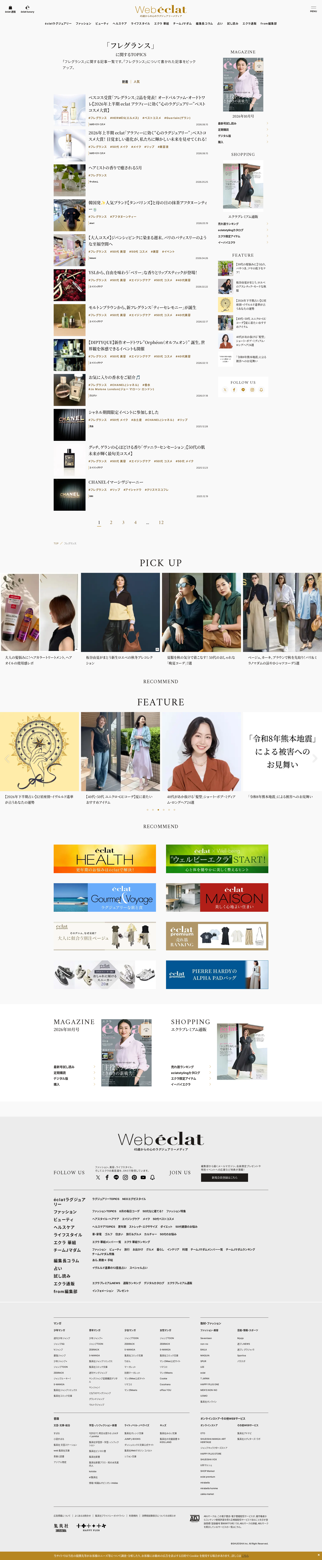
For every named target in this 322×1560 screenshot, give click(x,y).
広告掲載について (62, 1515)
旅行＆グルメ (133, 1234)
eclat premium (207, 1476)
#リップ (149, 146)
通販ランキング (132, 1283)
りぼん (127, 1361)
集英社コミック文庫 (63, 1395)
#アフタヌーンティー (123, 216)
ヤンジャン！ (94, 1387)
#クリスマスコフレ (157, 489)
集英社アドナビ (244, 1433)
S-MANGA (59, 1384)
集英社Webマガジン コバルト (138, 1450)
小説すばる (59, 1439)
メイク (146, 1219)
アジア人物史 (60, 1462)
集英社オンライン (208, 1401)
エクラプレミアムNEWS (106, 1283)
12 (161, 522)
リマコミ (128, 1384)
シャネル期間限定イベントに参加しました (124, 412)
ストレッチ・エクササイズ (143, 1226)
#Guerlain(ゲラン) (177, 118)
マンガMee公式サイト (134, 1378)
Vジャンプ (58, 1349)
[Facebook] (234, 389)
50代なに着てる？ (153, 1211)
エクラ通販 (250, 23)
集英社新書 (94, 1456)
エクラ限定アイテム (229, 236)
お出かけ (138, 1249)
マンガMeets (130, 1390)
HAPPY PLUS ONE (209, 1384)
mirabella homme (209, 1488)
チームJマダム (182, 23)
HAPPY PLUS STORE (210, 1453)
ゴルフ (108, 1234)
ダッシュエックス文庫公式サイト (139, 1444)
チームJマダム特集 (103, 1254)
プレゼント (123, 1290)
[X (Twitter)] (225, 389)
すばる (57, 1433)
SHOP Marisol (207, 1471)
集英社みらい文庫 (168, 1433)
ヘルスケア (120, 23)
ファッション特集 (176, 1211)
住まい (119, 1234)
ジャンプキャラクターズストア (213, 1447)
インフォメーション (103, 1290)
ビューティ (102, 23)
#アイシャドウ (133, 489)
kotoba (92, 1471)
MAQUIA (204, 1355)
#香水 (146, 385)
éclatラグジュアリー (58, 23)
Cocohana (165, 1384)
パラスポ (241, 1361)
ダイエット (166, 1226)
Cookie (163, 1378)
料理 (185, 1249)
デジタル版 (224, 136)
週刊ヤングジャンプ (98, 1372)
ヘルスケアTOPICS (103, 1226)
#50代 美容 (118, 251)
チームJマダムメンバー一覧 (207, 1249)
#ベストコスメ (152, 118)
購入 (220, 142)
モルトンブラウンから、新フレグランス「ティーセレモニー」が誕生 (142, 307)
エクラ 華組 (161, 23)
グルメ (150, 1249)
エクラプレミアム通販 (179, 1283)
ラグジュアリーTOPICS (105, 1199)
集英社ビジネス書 (97, 1451)
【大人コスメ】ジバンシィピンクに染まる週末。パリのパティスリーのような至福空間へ (147, 240)
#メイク (136, 146)
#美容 (155, 251)
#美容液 (163, 146)
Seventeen (206, 1338)
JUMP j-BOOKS (132, 1439)
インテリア (173, 1249)
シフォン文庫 (130, 1456)
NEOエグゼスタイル (134, 1199)
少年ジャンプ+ (60, 1361)
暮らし (160, 1249)
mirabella (205, 1482)
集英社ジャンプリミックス (65, 1390)
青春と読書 (59, 1456)
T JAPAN (204, 1378)
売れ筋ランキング (228, 224)
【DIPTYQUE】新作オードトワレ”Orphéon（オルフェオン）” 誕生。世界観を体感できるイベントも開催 (147, 345)
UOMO (203, 1395)
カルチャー (150, 1234)
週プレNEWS (243, 1344)
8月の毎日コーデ (129, 1211)
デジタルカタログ (154, 1283)
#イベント (168, 251)
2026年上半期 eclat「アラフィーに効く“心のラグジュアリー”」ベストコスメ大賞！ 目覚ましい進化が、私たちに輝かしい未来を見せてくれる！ (148, 136)
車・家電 (97, 1234)
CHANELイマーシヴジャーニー (116, 482)
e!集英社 (93, 1477)
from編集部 (269, 23)
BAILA (203, 1349)
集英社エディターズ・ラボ (248, 1439)
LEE (202, 1367)
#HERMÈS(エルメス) (124, 118)
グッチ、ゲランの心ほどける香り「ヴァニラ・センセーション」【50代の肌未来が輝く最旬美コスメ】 (147, 450)
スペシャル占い (139, 1267)
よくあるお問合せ (83, 1515)
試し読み (232, 23)
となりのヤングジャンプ (100, 1393)
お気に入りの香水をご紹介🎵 (115, 377)
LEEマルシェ (206, 1465)
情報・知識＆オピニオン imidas (103, 1483)
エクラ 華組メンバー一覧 (106, 1242)
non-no (204, 1344)
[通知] (261, 389)
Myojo (240, 1338)
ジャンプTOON (61, 1367)
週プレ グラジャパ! (245, 1349)
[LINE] (243, 389)
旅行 (127, 1249)
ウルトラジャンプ (96, 1404)
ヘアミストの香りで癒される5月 (115, 167)
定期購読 (223, 129)
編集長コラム (204, 23)
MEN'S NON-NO (208, 1390)
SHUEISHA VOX (208, 1459)
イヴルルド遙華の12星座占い (109, 1267)
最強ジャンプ (60, 1355)
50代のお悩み (168, 1234)
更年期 (122, 1226)
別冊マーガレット (132, 1372)
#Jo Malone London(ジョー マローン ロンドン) (121, 389)
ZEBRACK (59, 1372)
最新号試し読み (227, 123)
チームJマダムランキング (240, 1249)
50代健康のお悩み (186, 1226)
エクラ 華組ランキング (137, 1242)
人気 (137, 81)
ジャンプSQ (59, 1344)
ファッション (84, 23)
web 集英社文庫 (62, 1450)
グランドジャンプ (96, 1399)
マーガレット (130, 1367)
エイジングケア (131, 1219)
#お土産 (136, 420)
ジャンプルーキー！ (62, 1378)
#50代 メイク (119, 146)
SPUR (203, 1361)
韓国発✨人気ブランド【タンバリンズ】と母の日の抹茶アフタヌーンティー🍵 (148, 206)
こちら (237, 1527)
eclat (202, 1372)
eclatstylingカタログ (230, 230)
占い (220, 23)
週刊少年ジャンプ (62, 1338)
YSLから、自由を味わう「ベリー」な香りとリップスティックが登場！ (143, 272)
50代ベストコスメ (163, 1219)
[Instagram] (252, 389)
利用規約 (133, 1515)
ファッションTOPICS (104, 1211)
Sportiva (241, 1355)
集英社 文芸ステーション (65, 1444)
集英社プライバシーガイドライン (110, 1515)
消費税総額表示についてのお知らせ (159, 1515)
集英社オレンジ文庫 (133, 1433)
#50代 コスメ (138, 251)
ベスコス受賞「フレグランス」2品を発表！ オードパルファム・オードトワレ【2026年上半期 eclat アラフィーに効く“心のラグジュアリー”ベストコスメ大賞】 (147, 103)
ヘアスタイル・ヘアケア (105, 1219)
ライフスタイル (140, 23)
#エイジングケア (140, 280)
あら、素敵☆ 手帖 (102, 1260)
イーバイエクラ (226, 242)
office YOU (165, 1390)
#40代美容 (183, 280)
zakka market (207, 1494)
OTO (202, 1433)
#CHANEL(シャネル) (124, 385)
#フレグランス (98, 118)
